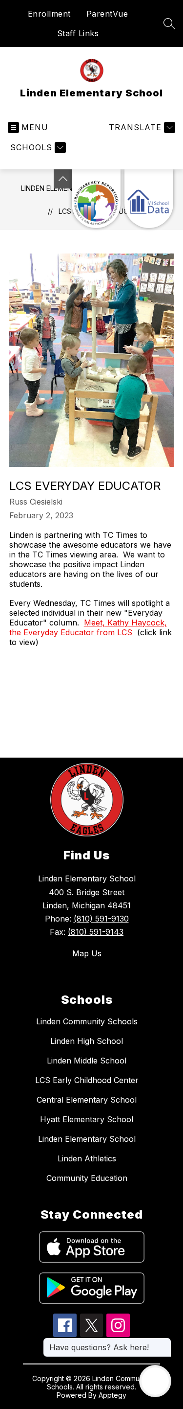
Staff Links (78, 33)
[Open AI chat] (155, 1381)
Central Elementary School (87, 1100)
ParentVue (107, 14)
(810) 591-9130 (101, 919)
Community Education (86, 1178)
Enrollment (49, 14)
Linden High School (86, 1041)
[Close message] (163, 1342)
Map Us (87, 953)
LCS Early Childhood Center (87, 1080)
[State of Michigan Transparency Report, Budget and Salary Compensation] (96, 198)
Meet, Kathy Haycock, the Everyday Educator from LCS (88, 627)
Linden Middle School (86, 1060)
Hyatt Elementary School (86, 1119)
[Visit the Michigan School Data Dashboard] (148, 198)
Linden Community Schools (87, 1021)
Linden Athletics (87, 1158)
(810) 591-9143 (95, 932)
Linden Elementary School (87, 1139)
